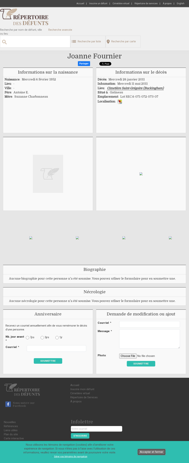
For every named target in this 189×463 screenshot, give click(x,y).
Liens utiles (11, 430)
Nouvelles (10, 422)
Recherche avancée (60, 29)
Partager (84, 63)
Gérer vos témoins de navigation (70, 456)
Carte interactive (14, 438)
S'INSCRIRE (80, 435)
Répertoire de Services (84, 397)
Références (11, 426)
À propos (167, 3)
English (180, 3)
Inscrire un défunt (98, 3)
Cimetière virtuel (121, 3)
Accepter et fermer (151, 452)
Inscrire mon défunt (82, 389)
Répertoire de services (146, 3)
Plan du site (11, 434)
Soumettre (48, 360)
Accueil (80, 3)
